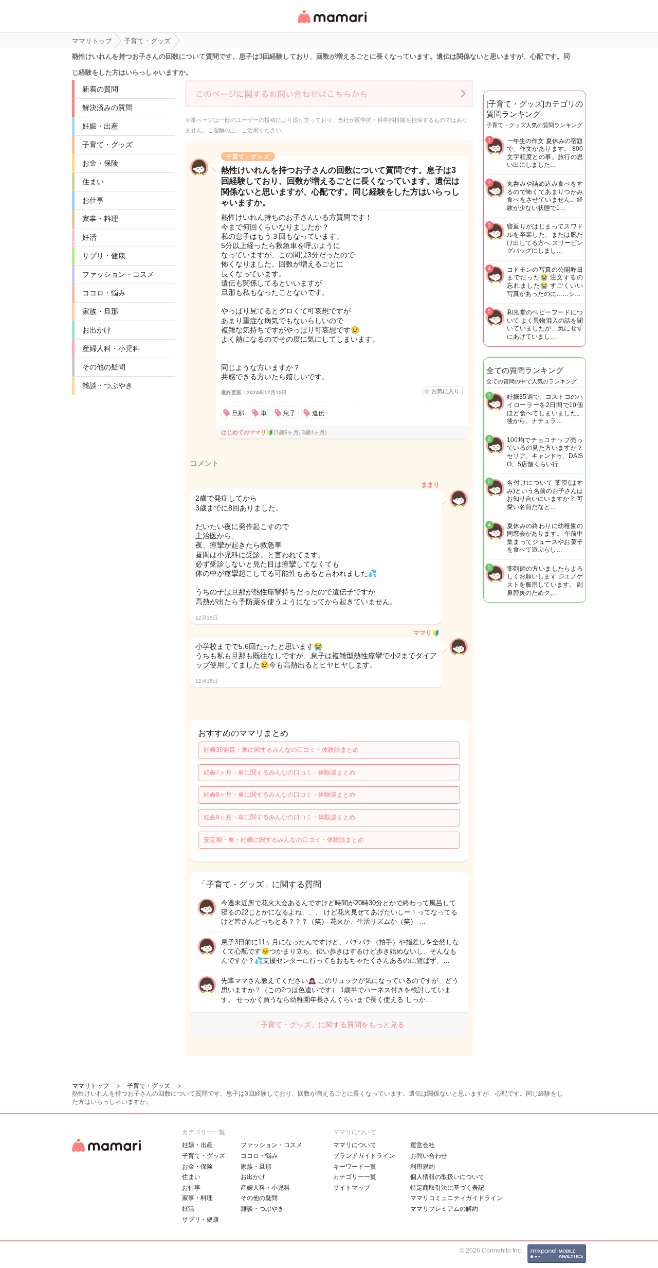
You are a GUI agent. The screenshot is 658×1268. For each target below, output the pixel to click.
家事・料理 (100, 219)
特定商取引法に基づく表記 (447, 1187)
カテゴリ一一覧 (354, 1177)
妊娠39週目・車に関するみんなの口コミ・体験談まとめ (281, 749)
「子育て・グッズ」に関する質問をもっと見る (329, 1024)
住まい (93, 182)
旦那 (238, 413)
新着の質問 (100, 89)
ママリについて (354, 1145)
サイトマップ (351, 1187)
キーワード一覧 (354, 1166)
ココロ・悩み (103, 293)
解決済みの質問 (107, 107)
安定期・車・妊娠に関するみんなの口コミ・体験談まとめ (284, 839)
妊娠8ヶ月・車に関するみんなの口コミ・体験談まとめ (279, 794)
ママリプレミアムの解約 (444, 1208)
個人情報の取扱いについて (447, 1177)
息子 (289, 413)
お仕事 (93, 200)
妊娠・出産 (100, 126)
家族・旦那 (100, 311)
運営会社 (422, 1145)
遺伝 (318, 413)
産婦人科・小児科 (111, 348)
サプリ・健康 (103, 256)
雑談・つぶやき (107, 385)
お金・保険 (100, 163)
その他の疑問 (103, 367)
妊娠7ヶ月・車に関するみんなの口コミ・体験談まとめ (279, 772)
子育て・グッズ (107, 144)
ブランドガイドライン (364, 1155)
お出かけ (96, 330)
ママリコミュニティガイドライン (456, 1198)
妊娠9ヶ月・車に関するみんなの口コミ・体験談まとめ (279, 817)
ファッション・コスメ (118, 274)
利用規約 (422, 1166)
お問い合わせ (428, 1155)
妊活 (89, 237)
